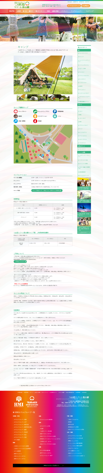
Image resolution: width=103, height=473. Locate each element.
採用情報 (78, 392)
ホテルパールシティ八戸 (20, 422)
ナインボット (82, 89)
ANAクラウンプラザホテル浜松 (48, 436)
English (70, 1)
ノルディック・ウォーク (84, 156)
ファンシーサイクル (84, 75)
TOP (14, 15)
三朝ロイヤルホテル (73, 419)
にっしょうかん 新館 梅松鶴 (75, 443)
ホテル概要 (62, 392)
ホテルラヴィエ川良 (45, 426)
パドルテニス (82, 142)
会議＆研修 (55, 11)
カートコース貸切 (83, 163)
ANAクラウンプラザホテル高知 (76, 429)
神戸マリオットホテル (45, 453)
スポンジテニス (83, 139)
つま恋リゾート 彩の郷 (46, 431)
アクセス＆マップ (74, 5)
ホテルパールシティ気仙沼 (21, 432)
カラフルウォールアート (84, 97)
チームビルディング (84, 175)
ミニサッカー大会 (83, 160)
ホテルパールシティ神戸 (46, 455)
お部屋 (19, 11)
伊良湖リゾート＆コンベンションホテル (50, 438)
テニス (80, 128)
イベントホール (83, 135)
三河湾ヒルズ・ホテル (45, 441)
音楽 (48, 11)
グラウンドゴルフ (83, 125)
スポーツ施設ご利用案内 (84, 168)
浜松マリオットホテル (45, 433)
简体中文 (82, 1)
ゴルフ (80, 111)
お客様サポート (54, 392)
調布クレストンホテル (19, 458)
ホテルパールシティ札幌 (20, 419)
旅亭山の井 (71, 424)
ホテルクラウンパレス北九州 (75, 438)
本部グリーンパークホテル (75, 453)
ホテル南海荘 (17, 451)
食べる (25, 11)
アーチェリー (82, 107)
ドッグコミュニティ (76, 11)
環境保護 (20, 392)
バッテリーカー (83, 82)
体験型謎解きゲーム (84, 101)
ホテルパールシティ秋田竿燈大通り (23, 427)
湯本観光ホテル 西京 (73, 427)
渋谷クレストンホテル (19, 456)
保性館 (70, 422)
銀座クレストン (18, 453)
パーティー (64, 11)
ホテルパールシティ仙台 (20, 434)
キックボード (82, 79)
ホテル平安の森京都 (45, 450)
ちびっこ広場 (82, 68)
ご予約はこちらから (19, 261)
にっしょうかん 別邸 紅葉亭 (75, 445)
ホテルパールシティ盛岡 (20, 429)
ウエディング (90, 11)
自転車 (80, 86)
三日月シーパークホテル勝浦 (21, 446)
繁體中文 (76, 1)
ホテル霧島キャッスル (73, 450)
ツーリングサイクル (84, 65)
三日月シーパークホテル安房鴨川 (22, 448)
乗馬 (80, 114)
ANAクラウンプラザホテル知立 (48, 444)
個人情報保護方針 (70, 392)
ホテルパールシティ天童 (20, 437)
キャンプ (81, 56)
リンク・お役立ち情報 (35, 392)
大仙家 (41, 428)
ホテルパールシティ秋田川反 (21, 424)
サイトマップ (45, 392)
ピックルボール (83, 132)
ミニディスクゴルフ (84, 93)
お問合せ (86, 5)
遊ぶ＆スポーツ (40, 11)
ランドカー (81, 72)
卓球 (80, 121)
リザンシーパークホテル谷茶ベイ (76, 455)
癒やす (31, 11)
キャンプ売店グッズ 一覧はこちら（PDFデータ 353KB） (46, 190)
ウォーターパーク (83, 53)
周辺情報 (26, 392)
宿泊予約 (11, 11)
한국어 (87, 1)
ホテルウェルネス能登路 (46, 419)
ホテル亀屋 (17, 439)
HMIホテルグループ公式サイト (51, 465)
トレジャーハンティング (84, 61)
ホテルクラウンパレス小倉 (75, 435)
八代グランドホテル (73, 448)
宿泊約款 (85, 392)
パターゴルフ (82, 118)
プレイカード (82, 149)
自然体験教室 (82, 172)
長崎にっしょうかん (73, 440)
